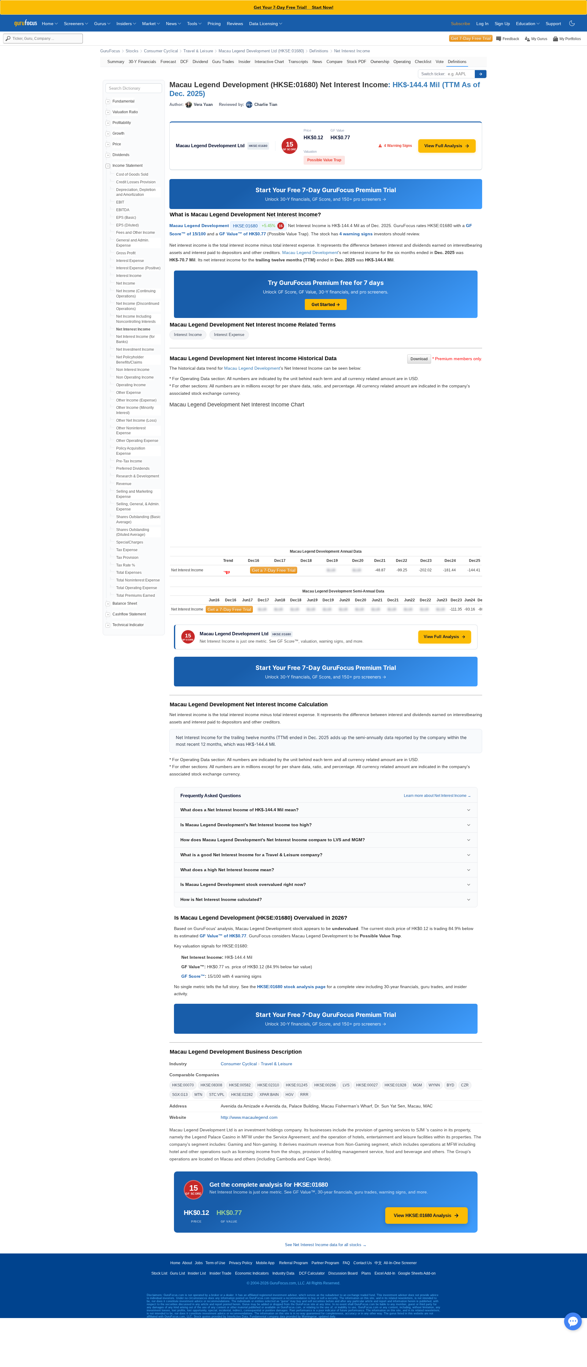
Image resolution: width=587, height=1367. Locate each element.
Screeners (74, 23)
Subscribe (460, 23)
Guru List (177, 1273)
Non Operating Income (135, 377)
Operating (402, 61)
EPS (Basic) (126, 217)
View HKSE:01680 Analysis (422, 1215)
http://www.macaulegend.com (249, 1117)
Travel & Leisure (198, 51)
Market (149, 23)
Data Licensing (264, 23)
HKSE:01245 (297, 1085)
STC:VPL (216, 1094)
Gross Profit (125, 253)
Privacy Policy (240, 1263)
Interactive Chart (269, 61)
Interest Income (129, 276)
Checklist (423, 61)
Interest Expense (130, 261)
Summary (115, 61)
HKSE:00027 (367, 1085)
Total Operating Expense (136, 588)
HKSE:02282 (242, 1094)
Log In (482, 23)
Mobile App (265, 1263)
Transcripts (298, 61)
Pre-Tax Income (129, 461)
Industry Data (283, 1273)
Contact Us (362, 1263)
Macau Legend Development (199, 225)
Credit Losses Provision (136, 182)
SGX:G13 (180, 1094)
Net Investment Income (135, 349)
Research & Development (137, 476)
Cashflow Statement (129, 614)
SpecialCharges (129, 542)
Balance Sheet (125, 603)
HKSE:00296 (325, 1085)
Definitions (318, 51)
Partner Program (325, 1263)
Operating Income (131, 385)
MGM (417, 1085)
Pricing (214, 23)
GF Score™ (193, 976)
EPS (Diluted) (127, 225)
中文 (378, 1263)
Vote (440, 61)
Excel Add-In (385, 1273)
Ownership (380, 61)
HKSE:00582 (240, 1085)
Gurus (100, 23)
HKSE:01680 (257, 225)
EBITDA (122, 210)
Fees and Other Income (135, 232)
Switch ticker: (433, 74)
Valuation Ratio (125, 112)
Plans (366, 1273)
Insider (244, 61)
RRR (304, 1094)
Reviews (235, 23)
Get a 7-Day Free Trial (273, 570)
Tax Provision (127, 557)
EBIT (120, 202)
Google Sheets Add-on (417, 1273)
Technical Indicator (128, 625)
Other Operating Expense (137, 441)
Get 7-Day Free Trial (471, 38)
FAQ (346, 1263)
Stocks (132, 51)
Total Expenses (129, 572)
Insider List (197, 1273)
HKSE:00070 (183, 1085)
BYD (450, 1085)
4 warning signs (356, 233)
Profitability (122, 123)
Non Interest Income (133, 370)
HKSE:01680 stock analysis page (291, 986)
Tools (192, 23)
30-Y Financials (142, 61)
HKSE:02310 (268, 1085)
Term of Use (215, 1263)
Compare (334, 61)
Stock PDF (356, 61)
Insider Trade (220, 1273)
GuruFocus (110, 51)
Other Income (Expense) (136, 400)
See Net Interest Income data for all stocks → (326, 1244)
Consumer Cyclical (161, 51)
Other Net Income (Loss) (136, 420)
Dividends (121, 155)
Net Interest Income (352, 51)
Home (48, 23)
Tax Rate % (125, 565)
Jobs (199, 1263)
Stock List (159, 1273)
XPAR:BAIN (269, 1094)
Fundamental (124, 101)
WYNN (434, 1085)
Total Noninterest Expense (138, 580)
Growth (118, 133)
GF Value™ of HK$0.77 (242, 233)
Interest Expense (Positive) (138, 268)
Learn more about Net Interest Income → (437, 796)
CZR (465, 1085)
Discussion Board (343, 1273)
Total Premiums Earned (135, 595)
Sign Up (502, 23)
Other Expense (128, 392)
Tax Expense (127, 550)
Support (553, 23)
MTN (198, 1094)
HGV (290, 1094)
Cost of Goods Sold (132, 174)
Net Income (125, 283)
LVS (346, 1085)
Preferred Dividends (133, 468)
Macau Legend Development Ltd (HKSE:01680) (261, 51)
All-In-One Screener (400, 1263)
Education (526, 23)
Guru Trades (223, 61)
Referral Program (293, 1263)
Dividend (200, 61)
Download (419, 359)
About (187, 1263)
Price (117, 144)
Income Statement (127, 165)
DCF (184, 61)
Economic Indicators (252, 1273)
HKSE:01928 (395, 1085)
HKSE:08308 (211, 1085)
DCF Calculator (312, 1273)
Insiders (124, 23)
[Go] (480, 74)
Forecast (168, 61)
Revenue (123, 484)
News (172, 23)
